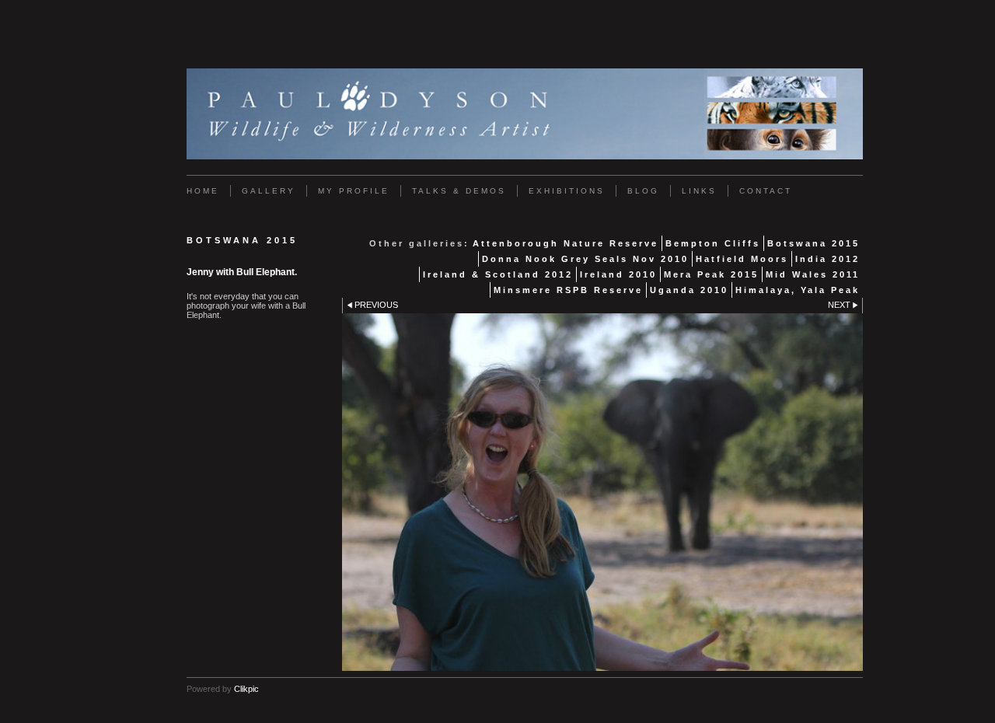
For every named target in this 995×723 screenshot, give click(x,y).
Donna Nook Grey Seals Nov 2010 (585, 259)
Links (699, 191)
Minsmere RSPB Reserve (568, 290)
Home (203, 191)
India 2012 (827, 259)
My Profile (353, 191)
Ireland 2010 (618, 274)
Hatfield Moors (742, 259)
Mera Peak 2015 (711, 274)
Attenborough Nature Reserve (565, 243)
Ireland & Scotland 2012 (498, 274)
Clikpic (246, 688)
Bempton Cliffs (712, 243)
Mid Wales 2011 (813, 274)
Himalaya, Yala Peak (797, 290)
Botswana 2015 (813, 243)
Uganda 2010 (689, 290)
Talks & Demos (459, 191)
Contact (765, 191)
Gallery (268, 191)
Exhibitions (567, 191)
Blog (643, 191)
